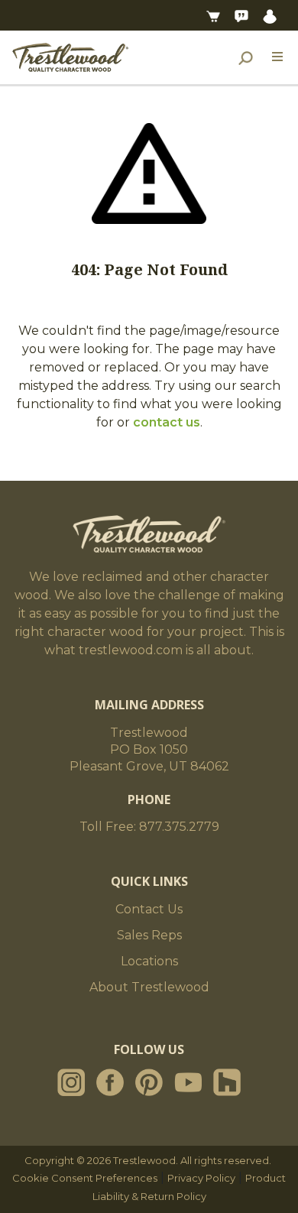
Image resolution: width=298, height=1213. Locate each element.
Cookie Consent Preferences (84, 1178)
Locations (149, 961)
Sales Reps (149, 935)
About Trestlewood (149, 987)
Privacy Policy (201, 1178)
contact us (166, 422)
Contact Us (149, 909)
